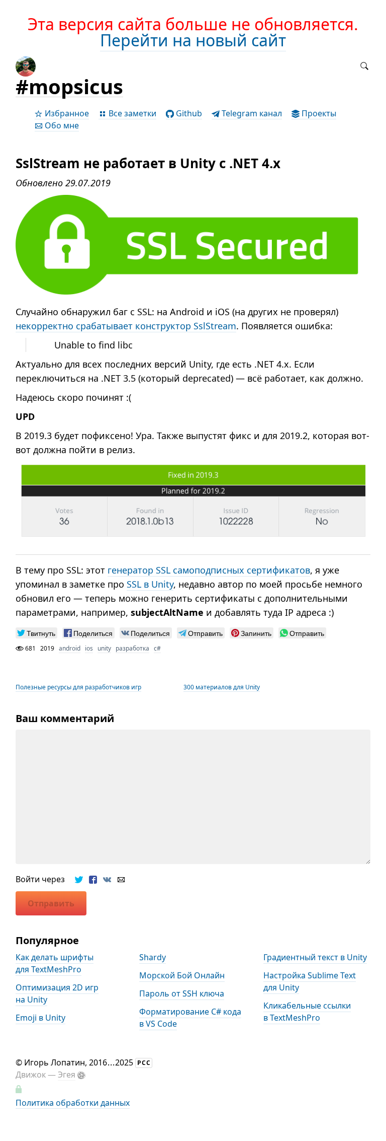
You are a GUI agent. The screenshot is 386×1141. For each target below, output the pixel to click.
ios (89, 648)
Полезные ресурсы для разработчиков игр (78, 687)
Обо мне (61, 125)
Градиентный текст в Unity (315, 957)
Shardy (152, 957)
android (69, 648)
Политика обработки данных (73, 1102)
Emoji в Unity (40, 1018)
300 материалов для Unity (221, 687)
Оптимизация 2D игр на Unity (57, 994)
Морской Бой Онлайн (182, 975)
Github (188, 113)
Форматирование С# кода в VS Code (190, 1018)
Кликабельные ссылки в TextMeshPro (307, 1012)
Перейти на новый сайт (193, 40)
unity (104, 648)
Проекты (318, 113)
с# (157, 648)
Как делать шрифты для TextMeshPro (54, 963)
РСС (144, 1062)
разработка (132, 648)
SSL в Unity (150, 584)
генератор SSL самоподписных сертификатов (209, 570)
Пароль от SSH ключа (181, 994)
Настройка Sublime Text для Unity (309, 981)
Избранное (66, 113)
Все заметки (131, 113)
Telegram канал (251, 113)
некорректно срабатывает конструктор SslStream (126, 326)
